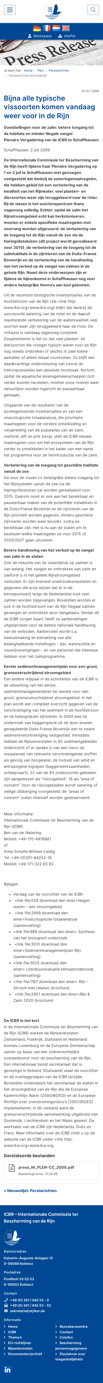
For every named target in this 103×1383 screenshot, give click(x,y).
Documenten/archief (24, 1354)
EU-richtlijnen (19, 1343)
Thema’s (14, 1337)
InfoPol (69, 36)
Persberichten (59, 70)
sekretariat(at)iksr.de (27, 1311)
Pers (40, 70)
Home (28, 70)
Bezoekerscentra (73, 1326)
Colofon (66, 1337)
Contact (66, 1332)
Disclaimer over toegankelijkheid (70, 1356)
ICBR (11, 1332)
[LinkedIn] (7, 1369)
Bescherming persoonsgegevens (71, 1345)
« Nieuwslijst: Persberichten (30, 1190)
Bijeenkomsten (20, 1348)
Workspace (42, 36)
